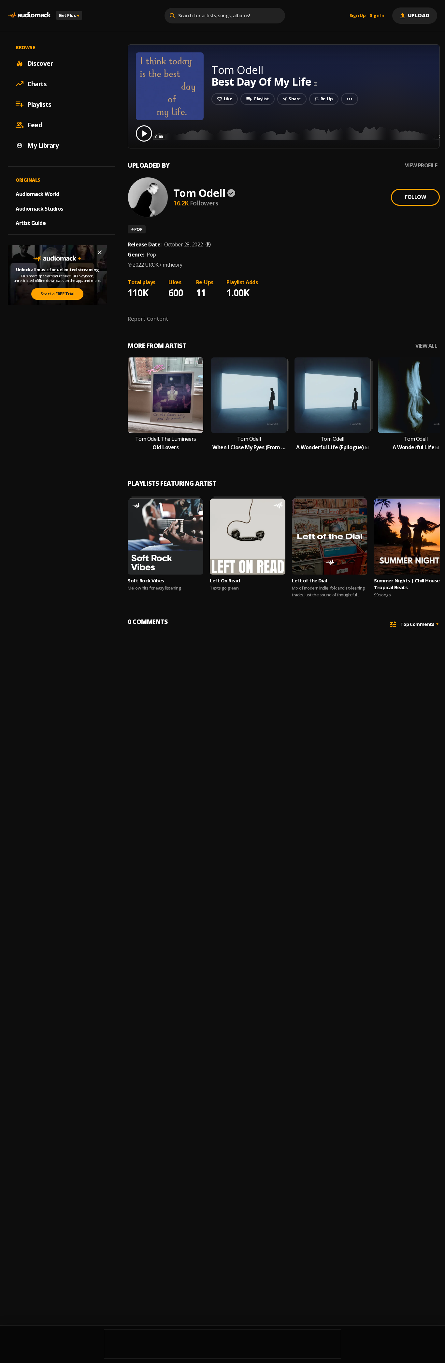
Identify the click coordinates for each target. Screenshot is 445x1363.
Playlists (39, 104)
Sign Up (358, 15)
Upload (419, 15)
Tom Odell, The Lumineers (165, 439)
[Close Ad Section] (99, 252)
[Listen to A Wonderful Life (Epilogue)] (332, 395)
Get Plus (69, 15)
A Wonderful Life (413, 447)
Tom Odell (199, 193)
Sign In (377, 15)
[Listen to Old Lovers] (165, 395)
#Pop (136, 229)
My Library (43, 145)
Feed (34, 124)
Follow (415, 197)
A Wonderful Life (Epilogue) (330, 447)
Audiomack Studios (39, 208)
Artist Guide (31, 223)
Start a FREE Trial (57, 294)
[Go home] (29, 15)
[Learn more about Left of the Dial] (329, 537)
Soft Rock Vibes (146, 580)
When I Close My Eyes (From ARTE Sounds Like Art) (248, 447)
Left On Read (225, 580)
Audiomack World (37, 193)
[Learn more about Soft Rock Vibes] (165, 537)
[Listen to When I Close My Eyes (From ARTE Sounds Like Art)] (249, 395)
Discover (40, 63)
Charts (37, 83)
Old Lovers (165, 447)
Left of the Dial (309, 580)
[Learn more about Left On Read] (247, 537)
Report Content (148, 318)
